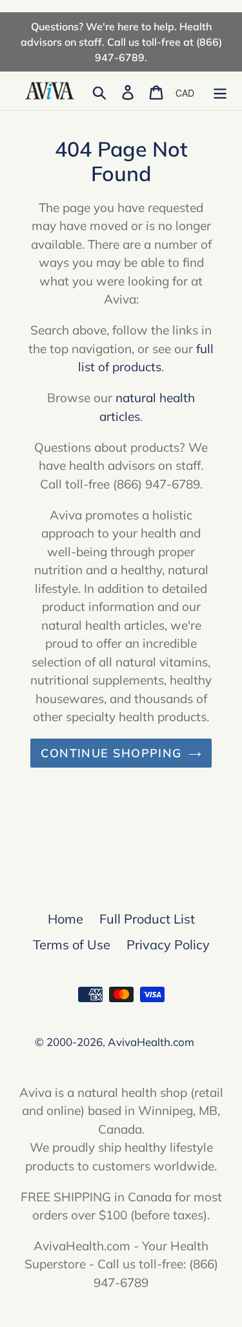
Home (65, 919)
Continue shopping (111, 753)
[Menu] (220, 91)
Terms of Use (71, 944)
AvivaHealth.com (151, 1042)
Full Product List (147, 919)
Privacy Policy (168, 944)
